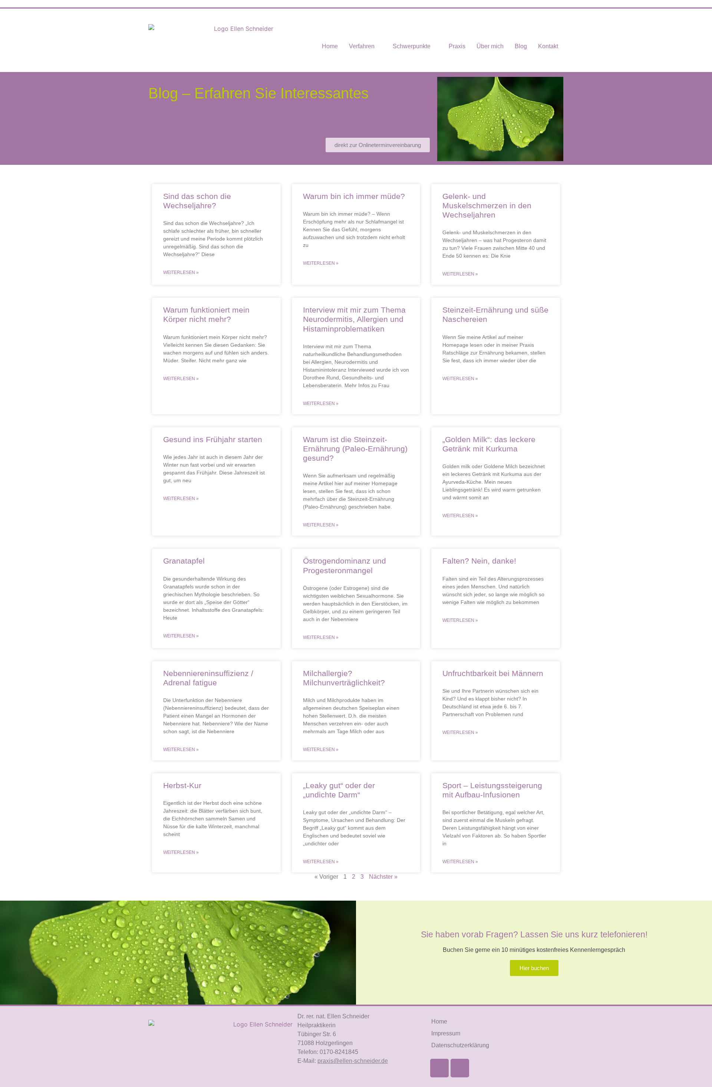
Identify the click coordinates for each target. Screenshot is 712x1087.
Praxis (457, 46)
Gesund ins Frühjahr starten (212, 439)
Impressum (445, 1033)
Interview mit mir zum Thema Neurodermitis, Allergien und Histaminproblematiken (354, 319)
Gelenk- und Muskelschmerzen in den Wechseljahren (486, 205)
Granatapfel (184, 560)
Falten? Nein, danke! (479, 560)
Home (330, 46)
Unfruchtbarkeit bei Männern (492, 673)
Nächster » (383, 877)
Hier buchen (534, 968)
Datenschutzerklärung (460, 1045)
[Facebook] (439, 1068)
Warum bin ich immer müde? (354, 196)
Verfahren (362, 46)
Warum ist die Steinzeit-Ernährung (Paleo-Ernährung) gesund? (355, 448)
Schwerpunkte (412, 46)
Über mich (490, 46)
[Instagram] (460, 1068)
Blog (521, 46)
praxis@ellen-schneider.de (352, 1061)
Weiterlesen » (181, 272)
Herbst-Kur (182, 785)
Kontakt (548, 46)
